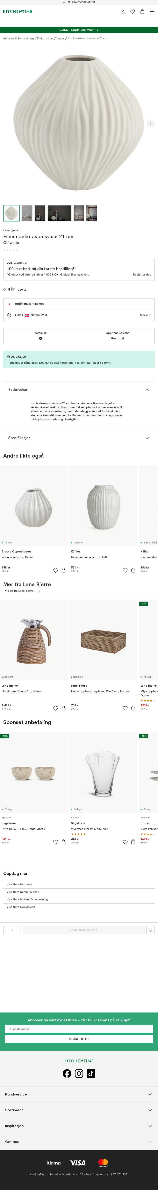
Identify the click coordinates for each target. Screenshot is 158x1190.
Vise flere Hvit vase (19, 884)
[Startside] (17, 11)
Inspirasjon (14, 1126)
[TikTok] (91, 1073)
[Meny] (152, 11)
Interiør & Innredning (18, 38)
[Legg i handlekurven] (63, 570)
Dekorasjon (45, 38)
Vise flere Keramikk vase (23, 892)
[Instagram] (79, 1073)
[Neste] (150, 123)
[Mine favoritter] (132, 11)
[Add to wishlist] (55, 570)
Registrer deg (142, 274)
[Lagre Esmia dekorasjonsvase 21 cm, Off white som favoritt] (150, 930)
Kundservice (16, 1094)
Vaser (60, 38)
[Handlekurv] (142, 11)
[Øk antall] (18, 930)
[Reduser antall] (6, 930)
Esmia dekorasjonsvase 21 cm (87, 38)
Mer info (145, 315)
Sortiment (14, 1110)
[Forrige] (7, 123)
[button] (10, 250)
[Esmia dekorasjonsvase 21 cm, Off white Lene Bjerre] (79, 123)
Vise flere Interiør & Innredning (27, 899)
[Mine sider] (123, 11)
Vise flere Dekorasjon (21, 907)
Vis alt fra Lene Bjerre (19, 590)
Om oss (12, 1141)
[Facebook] (67, 1073)
